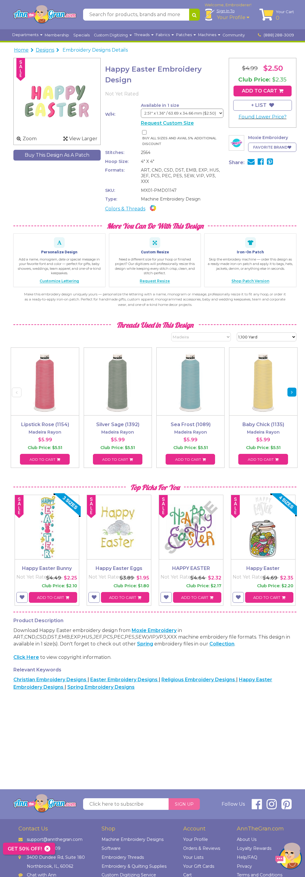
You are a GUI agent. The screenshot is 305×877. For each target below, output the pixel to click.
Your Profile (232, 17)
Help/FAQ (247, 857)
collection (221, 644)
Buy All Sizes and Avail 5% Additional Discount (179, 141)
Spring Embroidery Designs (101, 687)
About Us (246, 839)
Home (21, 50)
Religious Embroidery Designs (198, 679)
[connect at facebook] (257, 807)
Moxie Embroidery (154, 630)
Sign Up (184, 804)
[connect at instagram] (272, 807)
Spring (145, 644)
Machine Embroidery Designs (133, 839)
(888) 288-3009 (278, 35)
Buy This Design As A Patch (57, 155)
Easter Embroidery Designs (124, 679)
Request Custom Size (167, 123)
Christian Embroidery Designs (50, 679)
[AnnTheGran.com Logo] (44, 15)
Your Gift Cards (198, 866)
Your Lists (193, 857)
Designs (45, 50)
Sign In (226, 10)
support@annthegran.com (55, 839)
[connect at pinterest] (286, 807)
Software (111, 848)
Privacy (244, 866)
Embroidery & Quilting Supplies (134, 866)
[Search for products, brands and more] (194, 15)
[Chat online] (288, 857)
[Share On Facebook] (261, 162)
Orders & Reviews (201, 848)
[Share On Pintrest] (270, 162)
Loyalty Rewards (254, 848)
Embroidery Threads (123, 857)
